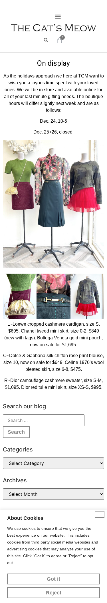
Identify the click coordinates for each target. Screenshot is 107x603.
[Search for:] (43, 420)
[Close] (99, 514)
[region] (53, 556)
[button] (57, 16)
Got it (53, 579)
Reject (53, 593)
